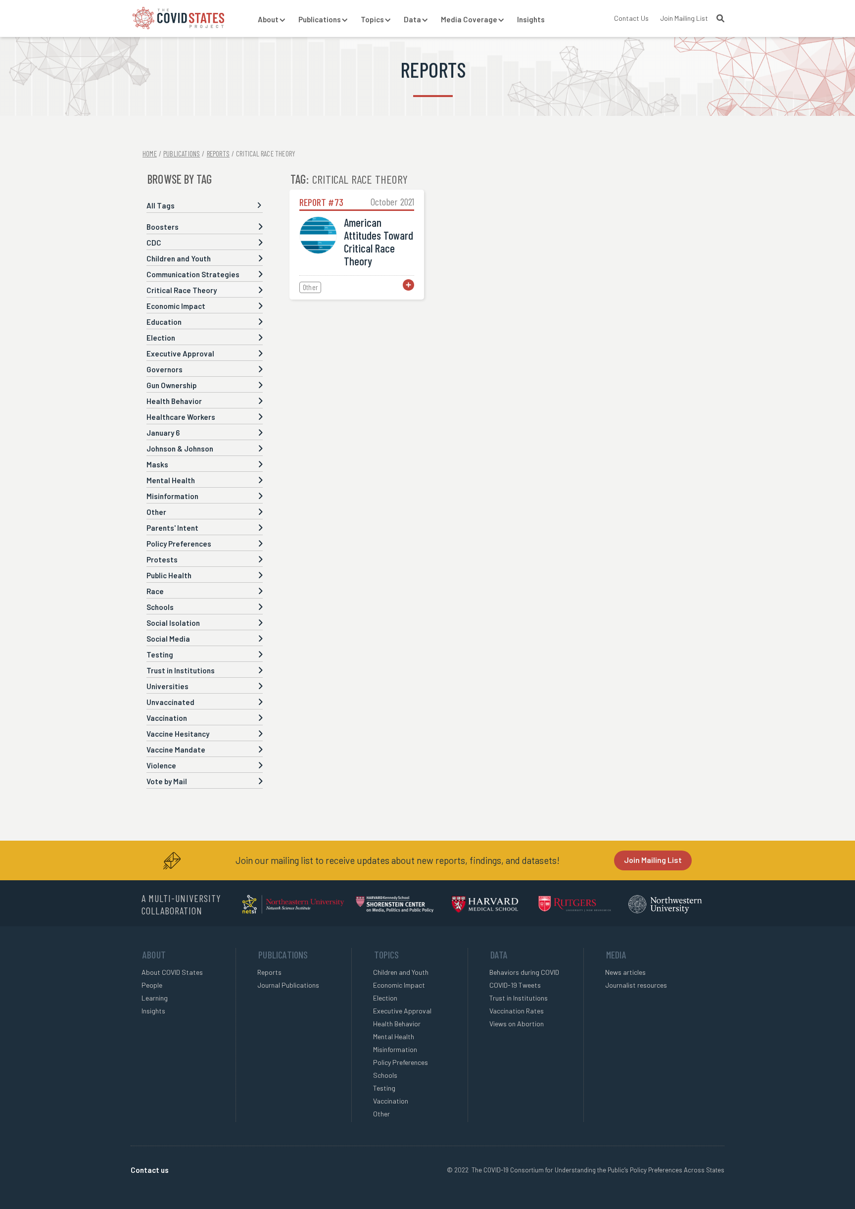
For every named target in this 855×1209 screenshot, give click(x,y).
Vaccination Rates (516, 1011)
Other (381, 1113)
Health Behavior (397, 1023)
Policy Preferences (400, 1062)
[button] (268, 19)
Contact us (150, 1169)
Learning (155, 998)
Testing (384, 1088)
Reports (269, 972)
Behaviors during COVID (524, 972)
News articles (625, 972)
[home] (178, 18)
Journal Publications (288, 985)
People (152, 985)
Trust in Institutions (518, 998)
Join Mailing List (684, 18)
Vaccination (390, 1101)
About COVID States (172, 972)
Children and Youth (400, 972)
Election (385, 998)
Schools (385, 1075)
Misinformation (395, 1049)
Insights (531, 19)
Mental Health (393, 1036)
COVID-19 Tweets (515, 985)
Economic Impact (399, 985)
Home (149, 153)
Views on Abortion (516, 1023)
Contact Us (631, 18)
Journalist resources (636, 985)
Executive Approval (402, 1011)
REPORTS (218, 153)
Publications (181, 153)
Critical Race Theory (265, 153)
